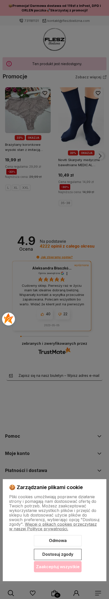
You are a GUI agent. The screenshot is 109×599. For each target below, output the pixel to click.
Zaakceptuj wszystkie (58, 566)
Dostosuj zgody (57, 554)
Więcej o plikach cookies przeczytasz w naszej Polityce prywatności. (53, 526)
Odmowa (58, 540)
